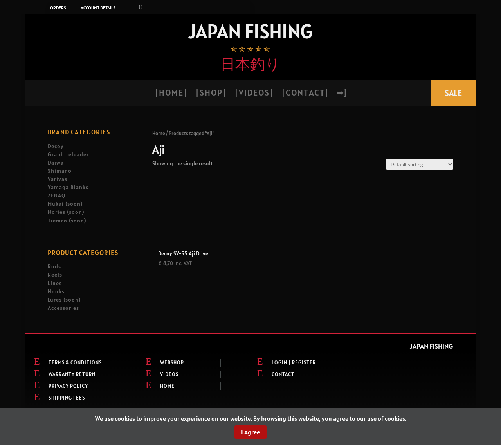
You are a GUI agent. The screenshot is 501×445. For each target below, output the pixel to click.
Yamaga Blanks (68, 187)
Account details (98, 8)
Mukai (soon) (65, 203)
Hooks (56, 291)
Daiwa (56, 162)
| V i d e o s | (253, 94)
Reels (55, 274)
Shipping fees (67, 397)
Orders (58, 8)
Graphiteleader (68, 154)
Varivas (57, 179)
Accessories (63, 307)
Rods (54, 266)
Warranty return (72, 374)
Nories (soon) (66, 211)
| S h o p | (210, 94)
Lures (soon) (64, 299)
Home (158, 133)
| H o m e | (171, 94)
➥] (341, 94)
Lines (55, 283)
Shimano (60, 170)
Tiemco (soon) (67, 220)
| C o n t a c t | (304, 94)
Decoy (56, 146)
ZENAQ (56, 195)
